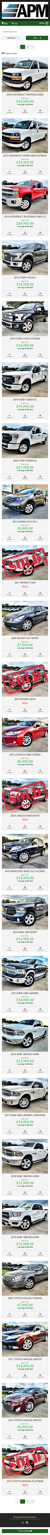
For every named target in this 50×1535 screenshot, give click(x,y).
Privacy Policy (22, 1519)
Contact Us (13, 1519)
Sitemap (38, 1519)
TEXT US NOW (24, 1531)
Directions (31, 1519)
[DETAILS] (9, 109)
